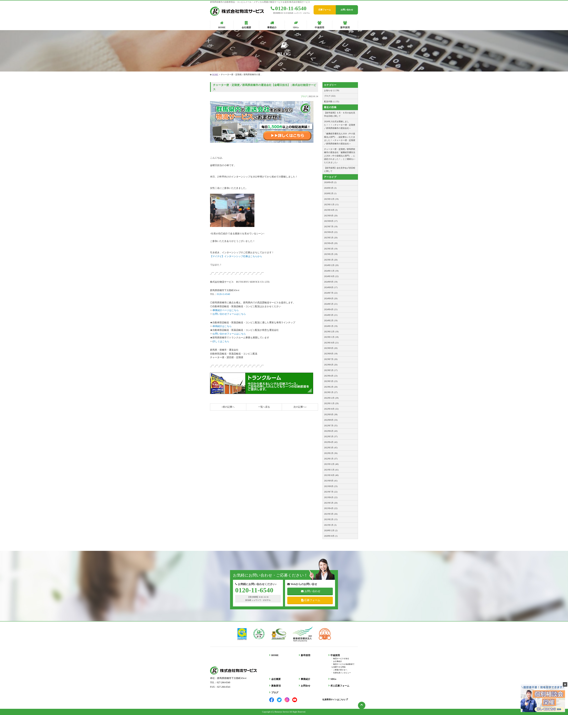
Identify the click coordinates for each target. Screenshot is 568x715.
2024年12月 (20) (331, 265)
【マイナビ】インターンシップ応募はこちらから (236, 256)
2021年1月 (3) (330, 525)
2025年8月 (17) (331, 221)
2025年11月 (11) (331, 204)
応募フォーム (324, 10)
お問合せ (305, 685)
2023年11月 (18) (331, 337)
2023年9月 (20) (331, 348)
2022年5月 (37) (331, 436)
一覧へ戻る (264, 406)
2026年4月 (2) (330, 182)
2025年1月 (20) (331, 260)
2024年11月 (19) (331, 271)
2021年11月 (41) (331, 470)
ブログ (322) (329, 96)
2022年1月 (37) (331, 459)
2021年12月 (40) (331, 464)
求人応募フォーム (339, 685)
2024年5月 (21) (331, 304)
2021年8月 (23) (331, 486)
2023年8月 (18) (331, 354)
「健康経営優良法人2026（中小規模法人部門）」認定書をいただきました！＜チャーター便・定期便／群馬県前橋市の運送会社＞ (339, 139)
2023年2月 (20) (331, 387)
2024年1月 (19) (331, 326)
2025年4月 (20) (331, 243)
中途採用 (335, 655)
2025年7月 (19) (331, 226)
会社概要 (276, 679)
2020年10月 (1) (331, 536)
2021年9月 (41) (331, 481)
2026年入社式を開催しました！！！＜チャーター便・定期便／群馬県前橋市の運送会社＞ (339, 124)
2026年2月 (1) (330, 193)
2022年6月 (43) (331, 431)
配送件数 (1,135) (331, 101)
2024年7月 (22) (331, 293)
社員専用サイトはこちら (334, 699)
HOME (215, 74)
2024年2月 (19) (331, 320)
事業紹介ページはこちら (226, 310)
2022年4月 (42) (331, 442)
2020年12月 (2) (331, 530)
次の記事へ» (299, 406)
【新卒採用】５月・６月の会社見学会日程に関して (339, 114)
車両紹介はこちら (222, 326)
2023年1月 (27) (331, 392)
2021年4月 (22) (331, 508)
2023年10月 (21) (331, 343)
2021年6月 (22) (331, 497)
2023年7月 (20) (331, 359)
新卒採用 (305, 655)
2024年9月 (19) (331, 282)
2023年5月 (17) (331, 370)
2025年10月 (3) (331, 210)
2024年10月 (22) (331, 276)
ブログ (304, 96)
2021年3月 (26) (331, 514)
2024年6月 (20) (331, 298)
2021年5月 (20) (331, 503)
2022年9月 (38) (331, 414)
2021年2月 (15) (331, 519)
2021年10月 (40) (331, 475)
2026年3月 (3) (330, 188)
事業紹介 (305, 679)
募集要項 (276, 685)
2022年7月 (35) (331, 426)
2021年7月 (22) (331, 492)
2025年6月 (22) (331, 232)
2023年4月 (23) (331, 376)
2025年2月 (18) (331, 254)
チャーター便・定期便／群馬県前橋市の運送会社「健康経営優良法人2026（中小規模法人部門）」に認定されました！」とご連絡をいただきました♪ (339, 156)
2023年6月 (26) (331, 365)
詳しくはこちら (221, 341)
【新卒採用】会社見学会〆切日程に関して (339, 169)
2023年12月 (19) (331, 332)
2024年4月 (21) (331, 309)
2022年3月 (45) (331, 448)
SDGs (333, 679)
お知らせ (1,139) (331, 90)
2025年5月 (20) (331, 238)
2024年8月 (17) (331, 287)
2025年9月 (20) (331, 216)
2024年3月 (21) (331, 315)
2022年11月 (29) (331, 403)
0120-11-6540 (290, 8)
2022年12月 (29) (331, 398)
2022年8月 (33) (331, 420)
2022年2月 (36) (331, 453)
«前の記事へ (228, 406)
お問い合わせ (347, 10)
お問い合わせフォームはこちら (229, 314)
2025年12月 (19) (331, 199)
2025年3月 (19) (331, 249)
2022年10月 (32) (331, 409)
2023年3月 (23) (331, 381)
